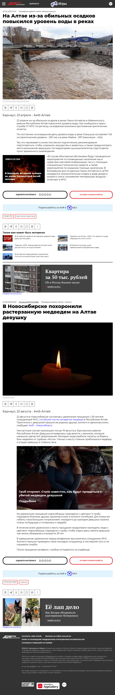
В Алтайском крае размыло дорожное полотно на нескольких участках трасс (32, 255)
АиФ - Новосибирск (40, 425)
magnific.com (9, 397)
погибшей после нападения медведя (61, 419)
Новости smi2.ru (12, 293)
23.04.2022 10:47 (9, 11)
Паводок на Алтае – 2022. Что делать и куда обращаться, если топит (89, 237)
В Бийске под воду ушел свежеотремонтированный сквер (84, 246)
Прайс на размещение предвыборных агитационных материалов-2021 (53, 639)
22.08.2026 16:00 (9, 302)
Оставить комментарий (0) (91, 195)
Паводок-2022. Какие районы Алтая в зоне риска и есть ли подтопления (33, 246)
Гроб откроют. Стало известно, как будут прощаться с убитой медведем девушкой (60, 493)
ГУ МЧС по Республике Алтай (16, 101)
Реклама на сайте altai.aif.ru (58, 636)
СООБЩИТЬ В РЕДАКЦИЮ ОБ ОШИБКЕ (37, 643)
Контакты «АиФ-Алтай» (32, 636)
